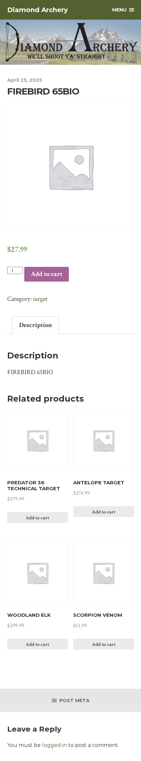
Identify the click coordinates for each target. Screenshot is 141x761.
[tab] (35, 325)
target (40, 299)
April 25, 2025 (24, 80)
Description (35, 325)
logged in (54, 745)
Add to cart (46, 274)
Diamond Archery (37, 10)
